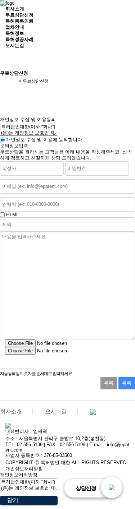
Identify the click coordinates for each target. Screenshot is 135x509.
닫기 (12, 500)
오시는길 (14, 45)
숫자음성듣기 (43, 362)
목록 (108, 383)
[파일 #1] (2, 343)
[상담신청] (111, 487)
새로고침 (58, 362)
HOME (11, 81)
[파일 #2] (2, 350)
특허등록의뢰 (19, 21)
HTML (12, 214)
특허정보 (14, 33)
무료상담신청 (19, 15)
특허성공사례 (19, 39)
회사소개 (14, 8)
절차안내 (14, 27)
